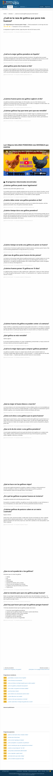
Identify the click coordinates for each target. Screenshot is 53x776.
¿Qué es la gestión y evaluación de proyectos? (18, 685)
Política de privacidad (32, 771)
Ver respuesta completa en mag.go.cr (21, 524)
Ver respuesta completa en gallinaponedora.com (23, 74)
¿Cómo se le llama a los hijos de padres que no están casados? (21, 683)
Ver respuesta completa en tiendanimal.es (22, 589)
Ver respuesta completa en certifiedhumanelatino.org (24, 207)
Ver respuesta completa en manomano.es (21, 357)
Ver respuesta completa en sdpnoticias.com (22, 506)
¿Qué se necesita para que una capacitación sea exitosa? (20, 745)
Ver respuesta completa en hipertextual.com (22, 601)
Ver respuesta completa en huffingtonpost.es (22, 277)
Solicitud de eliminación (9, 32)
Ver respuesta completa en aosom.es (21, 196)
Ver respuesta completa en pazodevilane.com (22, 32)
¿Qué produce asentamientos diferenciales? (17, 750)
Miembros (22, 6)
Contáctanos (19, 771)
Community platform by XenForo (20, 773)
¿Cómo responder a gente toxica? (15, 753)
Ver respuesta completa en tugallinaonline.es (22, 62)
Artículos (10, 13)
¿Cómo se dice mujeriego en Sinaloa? (16, 740)
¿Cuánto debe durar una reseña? (15, 696)
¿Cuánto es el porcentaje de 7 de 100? (16, 748)
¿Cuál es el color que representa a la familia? (17, 699)
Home (4, 6)
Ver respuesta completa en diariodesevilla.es (22, 332)
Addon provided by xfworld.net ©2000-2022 (26, 774)
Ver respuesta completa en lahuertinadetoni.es (22, 425)
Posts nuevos (5, 9)
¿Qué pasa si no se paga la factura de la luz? (39, 669)
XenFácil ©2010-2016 (40, 773)
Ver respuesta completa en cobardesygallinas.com (23, 265)
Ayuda (39, 771)
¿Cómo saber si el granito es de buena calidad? (18, 688)
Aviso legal (25, 771)
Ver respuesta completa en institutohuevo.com (22, 252)
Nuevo (15, 6)
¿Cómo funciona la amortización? (15, 680)
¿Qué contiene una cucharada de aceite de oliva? (18, 693)
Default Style (6, 771)
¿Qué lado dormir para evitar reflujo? (16, 756)
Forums (10, 6)
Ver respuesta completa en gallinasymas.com (22, 120)
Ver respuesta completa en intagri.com (21, 345)
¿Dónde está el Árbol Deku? (14, 737)
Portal (47, 771)
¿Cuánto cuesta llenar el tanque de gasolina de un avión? (20, 701)
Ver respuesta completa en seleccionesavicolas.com (23, 220)
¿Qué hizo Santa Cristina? (13, 691)
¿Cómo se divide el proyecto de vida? (16, 758)
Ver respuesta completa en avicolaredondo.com (23, 107)
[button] (18, 6)
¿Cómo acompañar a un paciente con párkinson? (18, 742)
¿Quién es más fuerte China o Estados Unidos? (18, 734)
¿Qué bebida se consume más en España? (17, 677)
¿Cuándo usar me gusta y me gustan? (12, 669)
